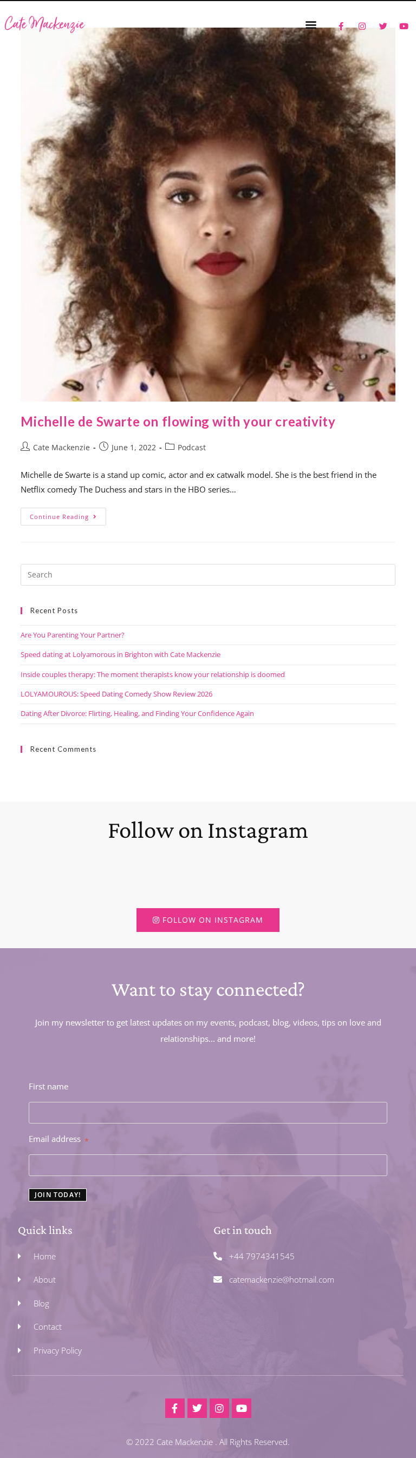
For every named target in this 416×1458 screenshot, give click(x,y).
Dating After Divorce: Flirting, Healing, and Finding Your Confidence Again (137, 713)
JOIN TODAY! (58, 1194)
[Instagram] (219, 1408)
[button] (311, 24)
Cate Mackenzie (61, 447)
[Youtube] (241, 1408)
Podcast (192, 447)
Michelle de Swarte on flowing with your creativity (178, 421)
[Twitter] (197, 1408)
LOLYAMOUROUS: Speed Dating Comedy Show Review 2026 (116, 694)
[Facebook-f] (175, 1408)
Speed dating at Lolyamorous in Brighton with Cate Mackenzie (120, 654)
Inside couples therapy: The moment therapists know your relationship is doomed (153, 674)
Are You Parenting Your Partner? (73, 635)
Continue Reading (68, 514)
